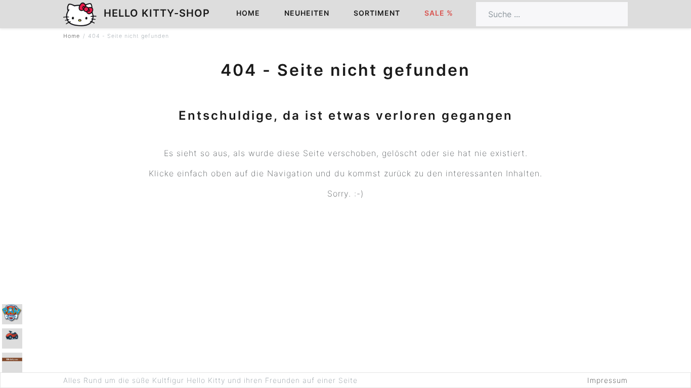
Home (248, 13)
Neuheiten (306, 13)
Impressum (607, 380)
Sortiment (377, 13)
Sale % (438, 13)
